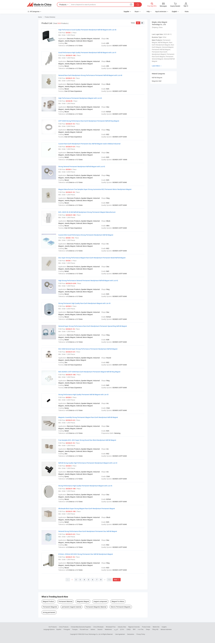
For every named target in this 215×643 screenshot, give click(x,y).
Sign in (186, 6)
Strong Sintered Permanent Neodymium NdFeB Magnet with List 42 (81, 166)
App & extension (160, 11)
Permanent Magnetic (50, 607)
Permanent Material (65, 601)
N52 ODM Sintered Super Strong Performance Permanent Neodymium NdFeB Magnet (87, 349)
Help (148, 11)
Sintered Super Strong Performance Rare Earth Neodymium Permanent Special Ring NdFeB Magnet (92, 326)
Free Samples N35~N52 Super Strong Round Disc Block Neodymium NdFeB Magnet (87, 440)
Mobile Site (156, 627)
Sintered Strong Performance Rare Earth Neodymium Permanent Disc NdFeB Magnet (87, 531)
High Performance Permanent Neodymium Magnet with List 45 (80, 98)
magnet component (100, 601)
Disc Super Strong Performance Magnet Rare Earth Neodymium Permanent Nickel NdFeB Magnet (92, 258)
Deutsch (100, 629)
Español (58, 629)
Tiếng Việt (155, 629)
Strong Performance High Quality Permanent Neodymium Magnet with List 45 (85, 486)
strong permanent (49, 612)
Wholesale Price (110, 627)
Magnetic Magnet (83, 601)
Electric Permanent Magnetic (121, 607)
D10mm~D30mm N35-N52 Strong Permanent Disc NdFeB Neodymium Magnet (85, 554)
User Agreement (120, 634)
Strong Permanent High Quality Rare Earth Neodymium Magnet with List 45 (84, 303)
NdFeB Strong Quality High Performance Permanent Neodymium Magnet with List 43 (87, 463)
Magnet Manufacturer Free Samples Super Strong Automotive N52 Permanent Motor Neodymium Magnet (94, 189)
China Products (63, 627)
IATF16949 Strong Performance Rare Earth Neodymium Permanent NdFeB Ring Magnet (88, 121)
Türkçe (148, 629)
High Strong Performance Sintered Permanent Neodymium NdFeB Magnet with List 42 (88, 280)
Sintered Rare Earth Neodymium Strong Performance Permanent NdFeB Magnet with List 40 (90, 75)
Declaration (130, 634)
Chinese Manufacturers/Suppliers (81, 627)
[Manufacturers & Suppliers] (39, 4)
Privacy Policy (141, 634)
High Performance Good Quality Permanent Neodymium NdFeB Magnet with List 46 (87, 30)
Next (116, 580)
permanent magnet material (71, 607)
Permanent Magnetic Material (96, 607)
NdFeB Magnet (157, 77)
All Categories (34, 11)
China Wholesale (98, 627)
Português (67, 629)
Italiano (93, 629)
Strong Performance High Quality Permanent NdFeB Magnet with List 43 (83, 394)
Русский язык (84, 629)
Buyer (137, 11)
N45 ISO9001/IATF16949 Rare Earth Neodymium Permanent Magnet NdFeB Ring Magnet (89, 372)
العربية (116, 629)
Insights (164, 627)
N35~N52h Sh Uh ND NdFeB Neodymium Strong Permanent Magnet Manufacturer (87, 212)
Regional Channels (134, 627)
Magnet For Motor (118, 601)
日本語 (129, 629)
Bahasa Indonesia (166, 629)
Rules (187, 11)
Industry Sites (122, 627)
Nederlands (108, 629)
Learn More (157, 66)
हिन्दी (134, 629)
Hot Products (53, 627)
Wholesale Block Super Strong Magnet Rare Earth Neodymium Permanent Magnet (86, 508)
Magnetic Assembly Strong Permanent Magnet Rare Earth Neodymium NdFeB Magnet (88, 417)
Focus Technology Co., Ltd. (93, 634)
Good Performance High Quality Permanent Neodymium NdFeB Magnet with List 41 (87, 52)
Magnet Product (48, 601)
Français (74, 629)
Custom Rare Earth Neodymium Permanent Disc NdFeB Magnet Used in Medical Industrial (89, 144)
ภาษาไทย (140, 629)
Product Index (146, 627)
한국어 (122, 629)
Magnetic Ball (156, 81)
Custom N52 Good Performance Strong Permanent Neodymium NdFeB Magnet (85, 235)
